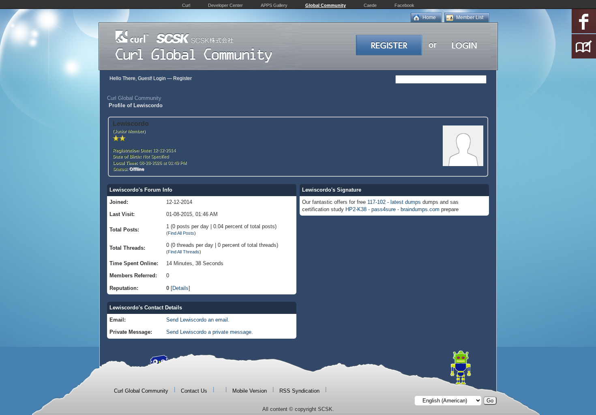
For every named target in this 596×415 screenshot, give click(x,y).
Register (182, 78)
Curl (186, 5)
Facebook (404, 5)
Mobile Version (249, 391)
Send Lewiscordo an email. (197, 320)
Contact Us (194, 391)
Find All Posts (181, 233)
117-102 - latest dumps (394, 202)
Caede (370, 5)
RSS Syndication (299, 391)
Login (159, 78)
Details (180, 288)
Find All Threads (183, 251)
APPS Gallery (274, 5)
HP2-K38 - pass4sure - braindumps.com (392, 209)
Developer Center (225, 5)
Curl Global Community (134, 98)
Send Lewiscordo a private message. (209, 332)
